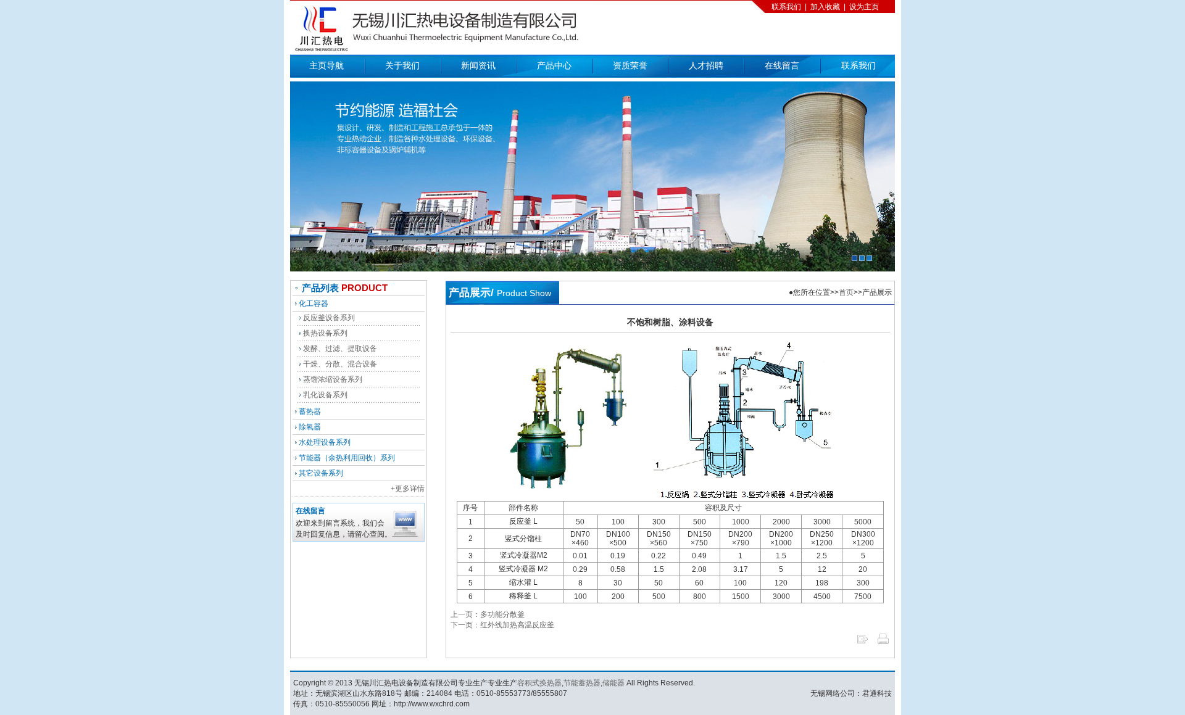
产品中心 (554, 65)
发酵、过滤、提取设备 (340, 348)
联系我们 (786, 6)
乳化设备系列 (325, 395)
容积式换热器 (539, 683)
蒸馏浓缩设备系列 (332, 379)
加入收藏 (825, 6)
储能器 (613, 683)
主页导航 (326, 65)
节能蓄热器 (582, 683)
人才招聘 (706, 65)
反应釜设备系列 (329, 317)
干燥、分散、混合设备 (340, 364)
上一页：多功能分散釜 (488, 614)
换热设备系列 (325, 333)
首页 (846, 292)
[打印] (883, 643)
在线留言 (782, 65)
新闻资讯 (478, 65)
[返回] (862, 643)
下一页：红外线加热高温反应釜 (502, 625)
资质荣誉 (630, 65)
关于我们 (402, 65)
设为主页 (864, 6)
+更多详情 (408, 488)
